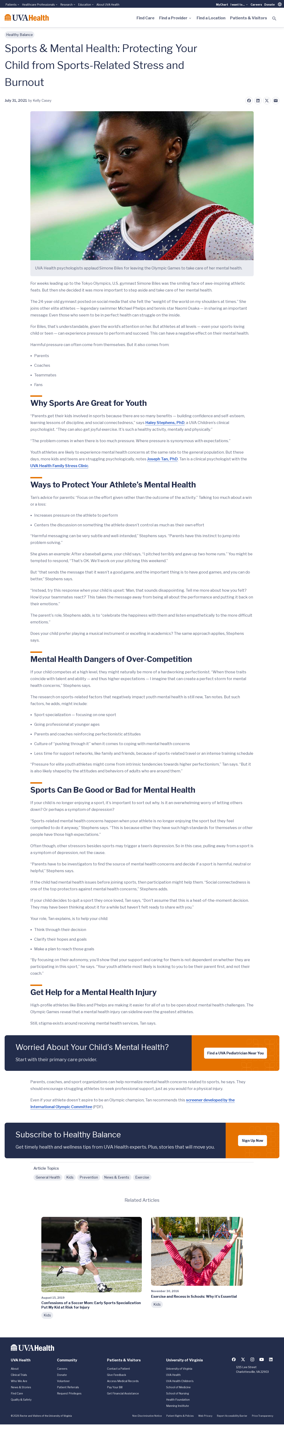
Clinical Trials (19, 1374)
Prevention (89, 1177)
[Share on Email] (275, 100)
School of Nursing (177, 1393)
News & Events (116, 1177)
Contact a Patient (118, 1368)
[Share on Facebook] (249, 100)
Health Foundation (178, 1399)
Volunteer (63, 1381)
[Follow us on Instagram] (252, 1359)
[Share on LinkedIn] (258, 100)
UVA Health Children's (180, 1381)
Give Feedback (116, 1374)
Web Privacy (205, 1415)
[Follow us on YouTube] (261, 1359)
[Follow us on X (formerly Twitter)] (243, 1359)
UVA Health (173, 1374)
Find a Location (211, 18)
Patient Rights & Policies (180, 1415)
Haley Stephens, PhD (165, 422)
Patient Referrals (68, 1387)
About (15, 1368)
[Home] (27, 17)
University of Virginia (179, 1368)
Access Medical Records (123, 1381)
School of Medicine (178, 1387)
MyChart (222, 4)
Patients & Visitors (248, 18)
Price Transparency (262, 1415)
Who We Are (19, 1381)
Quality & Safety (21, 1399)
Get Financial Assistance (123, 1393)
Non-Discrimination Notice (147, 1415)
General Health (48, 1177)
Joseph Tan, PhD (162, 459)
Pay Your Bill (114, 1387)
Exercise (142, 1177)
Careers (256, 4)
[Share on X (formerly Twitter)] (266, 100)
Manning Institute (177, 1405)
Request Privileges (69, 1393)
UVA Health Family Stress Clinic (59, 465)
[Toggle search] (274, 18)
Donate (269, 4)
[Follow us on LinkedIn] (271, 1359)
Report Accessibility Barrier (232, 1415)
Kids (69, 1177)
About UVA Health (107, 4)
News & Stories (21, 1387)
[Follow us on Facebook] (233, 1359)
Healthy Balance (19, 35)
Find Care (146, 18)
